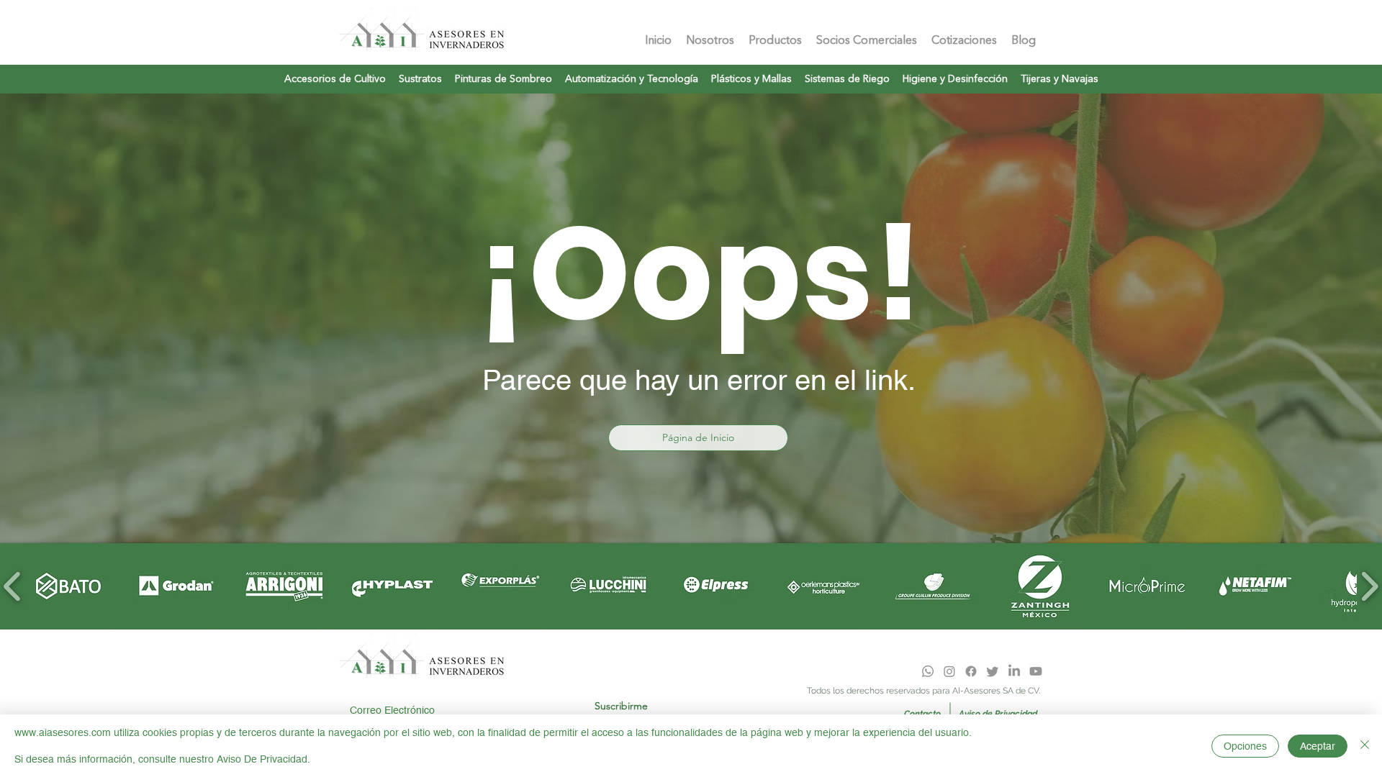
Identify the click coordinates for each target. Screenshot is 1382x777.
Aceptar (1317, 746)
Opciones (1245, 746)
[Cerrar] (1364, 745)
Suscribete (362, 691)
